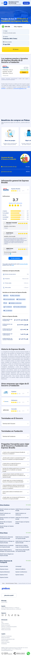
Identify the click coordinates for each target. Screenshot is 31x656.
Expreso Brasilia (24, 264)
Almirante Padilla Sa (20, 569)
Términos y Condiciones (6, 636)
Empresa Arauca (4, 569)
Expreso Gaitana (19, 574)
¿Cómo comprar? (5, 623)
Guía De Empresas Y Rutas (11, 583)
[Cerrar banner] (2, 3)
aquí (13, 265)
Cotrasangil (18, 566)
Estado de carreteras (5, 625)
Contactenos (4, 643)
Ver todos (28, 505)
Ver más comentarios (15, 258)
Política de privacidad (6, 629)
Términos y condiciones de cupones (9, 626)
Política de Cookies (5, 642)
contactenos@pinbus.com (19, 88)
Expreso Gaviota (4, 577)
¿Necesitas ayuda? (9, 595)
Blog (2, 622)
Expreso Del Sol (3, 574)
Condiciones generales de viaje (7, 639)
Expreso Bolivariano (5, 572)
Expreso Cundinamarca (21, 572)
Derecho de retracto (5, 637)
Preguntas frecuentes (5, 628)
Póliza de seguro (4, 640)
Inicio (3, 583)
